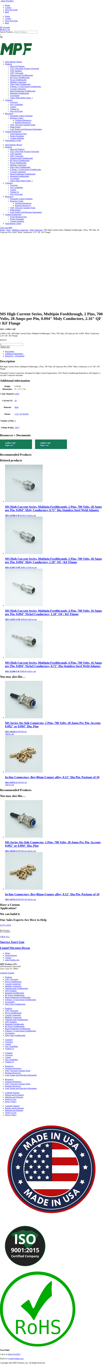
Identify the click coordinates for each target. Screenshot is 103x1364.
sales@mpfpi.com (16, 1359)
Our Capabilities (16, 104)
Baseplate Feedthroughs (19, 93)
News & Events (11, 10)
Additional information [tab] (14, 354)
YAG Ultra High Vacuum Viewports (24, 68)
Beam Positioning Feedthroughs (22, 91)
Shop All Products (17, 66)
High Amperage (36, 230)
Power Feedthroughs (18, 80)
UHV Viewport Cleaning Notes (22, 125)
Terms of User (10, 1099)
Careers (13, 107)
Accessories (14, 95)
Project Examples (17, 136)
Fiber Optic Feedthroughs (20, 84)
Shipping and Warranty (14, 1097)
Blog (7, 12)
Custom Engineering (13, 131)
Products (8, 64)
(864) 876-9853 (6, 1)
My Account (5, 27)
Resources (9, 113)
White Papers (15, 127)
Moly (17, 407)
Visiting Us (14, 109)
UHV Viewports (16, 73)
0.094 (17, 394)
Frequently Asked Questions (21, 116)
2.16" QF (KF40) (22, 414)
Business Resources (23, 122)
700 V (17, 428)
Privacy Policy (11, 1102)
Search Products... (7, 32)
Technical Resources (23, 120)
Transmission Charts (13, 140)
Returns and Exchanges (14, 1095)
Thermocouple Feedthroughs (21, 75)
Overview (14, 102)
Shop (8, 230)
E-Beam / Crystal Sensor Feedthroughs (25, 86)
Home (7, 5)
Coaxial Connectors (18, 89)
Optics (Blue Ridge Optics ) (21, 98)
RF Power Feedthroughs (20, 77)
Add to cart (5, 347)
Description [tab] (9, 351)
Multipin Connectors (18, 82)
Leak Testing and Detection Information (26, 129)
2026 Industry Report (13, 62)
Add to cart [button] (31, 515)
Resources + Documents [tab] (14, 356)
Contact (8, 7)
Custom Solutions (17, 138)
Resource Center (16, 118)
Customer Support (12, 1093)
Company (9, 100)
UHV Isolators (16, 71)
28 (16, 401)
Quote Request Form (18, 134)
